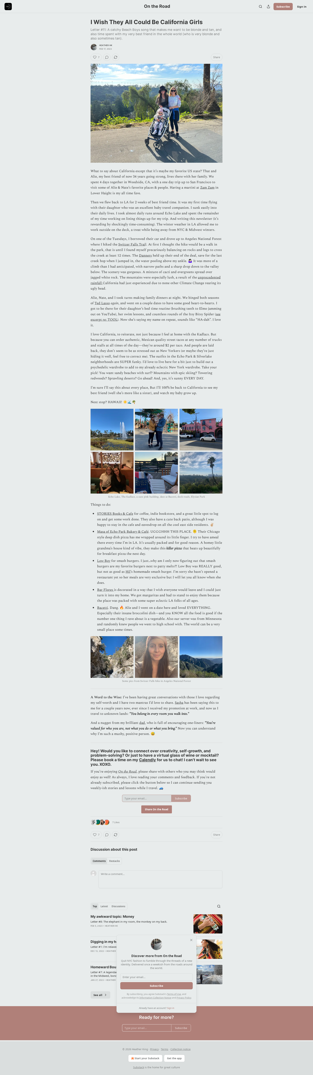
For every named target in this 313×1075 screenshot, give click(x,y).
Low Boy (103, 561)
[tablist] (106, 861)
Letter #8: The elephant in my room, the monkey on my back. (129, 921)
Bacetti (102, 607)
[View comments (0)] (106, 57)
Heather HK (105, 45)
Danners (145, 255)
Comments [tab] (99, 861)
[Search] (260, 6)
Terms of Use (174, 994)
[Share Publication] (268, 6)
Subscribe (283, 6)
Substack (138, 1067)
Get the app (174, 1058)
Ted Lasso (102, 303)
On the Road (127, 771)
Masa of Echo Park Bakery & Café (123, 531)
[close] (191, 940)
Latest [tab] (104, 906)
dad (142, 722)
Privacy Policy (184, 997)
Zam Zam (207, 187)
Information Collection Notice (155, 997)
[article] (156, 924)
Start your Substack (147, 1058)
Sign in (301, 6)
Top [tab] (95, 906)
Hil (128, 571)
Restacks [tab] (114, 861)
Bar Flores (105, 589)
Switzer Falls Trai (131, 244)
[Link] (85, 757)
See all (97, 995)
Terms (164, 1049)
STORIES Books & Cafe (115, 513)
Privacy (154, 1049)
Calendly (147, 759)
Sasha (179, 702)
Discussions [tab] (118, 906)
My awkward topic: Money (112, 916)
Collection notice (180, 1049)
